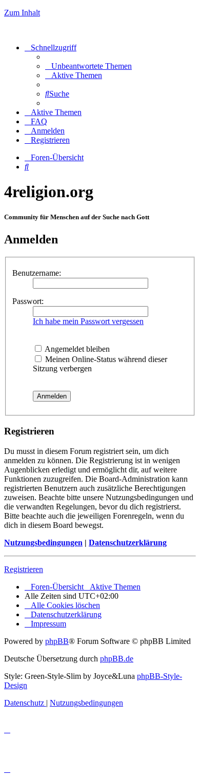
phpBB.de (116, 658)
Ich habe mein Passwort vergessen (88, 321)
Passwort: (28, 301)
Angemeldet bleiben (76, 349)
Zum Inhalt (22, 12)
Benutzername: (36, 273)
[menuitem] (88, 66)
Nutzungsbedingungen (43, 542)
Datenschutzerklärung (128, 542)
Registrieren (23, 569)
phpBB (57, 641)
